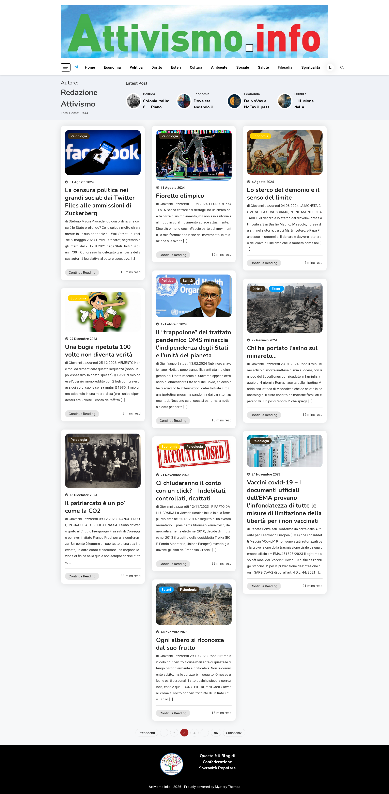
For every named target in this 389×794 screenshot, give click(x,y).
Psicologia (79, 136)
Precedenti (147, 733)
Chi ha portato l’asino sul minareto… (282, 352)
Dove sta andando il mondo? (203, 107)
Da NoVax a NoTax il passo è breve (258, 107)
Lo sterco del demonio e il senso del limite (283, 194)
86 (216, 733)
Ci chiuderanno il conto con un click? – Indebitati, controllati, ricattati (191, 491)
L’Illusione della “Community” (306, 107)
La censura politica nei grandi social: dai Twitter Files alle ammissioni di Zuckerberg (100, 201)
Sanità (188, 281)
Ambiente (219, 67)
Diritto (157, 67)
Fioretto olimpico (180, 196)
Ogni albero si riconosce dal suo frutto (190, 644)
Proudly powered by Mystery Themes (212, 787)
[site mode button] (330, 67)
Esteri (176, 67)
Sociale (242, 67)
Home (90, 67)
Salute (263, 67)
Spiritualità (310, 67)
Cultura (196, 67)
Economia (112, 67)
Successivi (234, 733)
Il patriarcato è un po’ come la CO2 (95, 507)
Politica (136, 67)
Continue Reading (82, 272)
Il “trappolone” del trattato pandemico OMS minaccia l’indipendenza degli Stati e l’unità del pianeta (193, 344)
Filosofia (285, 67)
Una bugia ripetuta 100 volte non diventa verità (98, 351)
